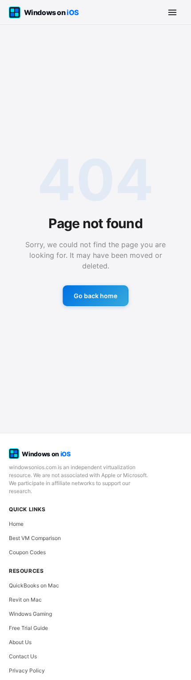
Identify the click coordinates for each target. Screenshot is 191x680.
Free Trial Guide (28, 628)
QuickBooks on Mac (34, 585)
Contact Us (23, 656)
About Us (20, 642)
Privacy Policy (27, 670)
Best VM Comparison (35, 538)
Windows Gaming (30, 613)
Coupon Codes (27, 552)
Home (16, 524)
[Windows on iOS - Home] (51, 12)
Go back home (95, 295)
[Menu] (172, 12)
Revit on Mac (25, 599)
